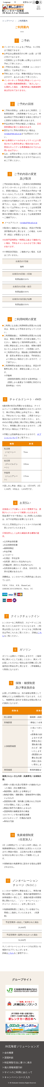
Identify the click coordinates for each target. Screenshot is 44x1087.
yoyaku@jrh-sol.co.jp (12, 134)
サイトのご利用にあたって (18, 1072)
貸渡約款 (8, 1057)
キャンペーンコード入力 (17, 1077)
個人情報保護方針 (13, 1067)
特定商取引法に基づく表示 (18, 1062)
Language (7, 2)
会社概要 (8, 1053)
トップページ (8, 21)
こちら (11, 953)
